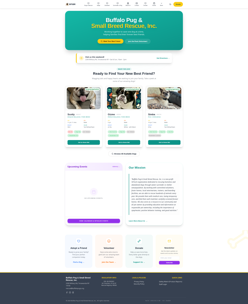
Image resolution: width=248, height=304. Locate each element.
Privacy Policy (139, 282)
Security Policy (139, 284)
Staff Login (163, 284)
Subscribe (169, 263)
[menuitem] (88, 4)
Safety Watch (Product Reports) (170, 282)
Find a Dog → (78, 262)
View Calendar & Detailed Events (93, 221)
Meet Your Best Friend (111, 41)
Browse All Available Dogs (125, 154)
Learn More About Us (138, 221)
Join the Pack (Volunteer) (137, 41)
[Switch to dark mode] (170, 4)
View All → (116, 166)
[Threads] (73, 292)
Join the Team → (109, 262)
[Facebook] (67, 292)
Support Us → (139, 262)
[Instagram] (70, 292)
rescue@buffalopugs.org (75, 288)
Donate (178, 4)
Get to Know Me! (83, 142)
